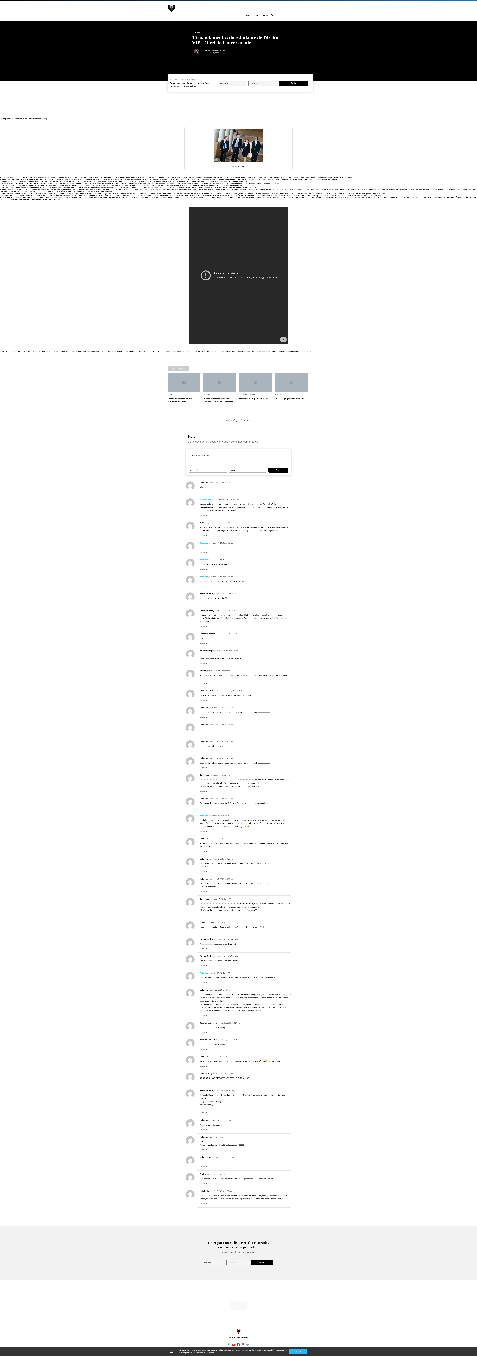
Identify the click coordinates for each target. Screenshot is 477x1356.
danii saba (204, 775)
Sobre (257, 15)
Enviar (293, 83)
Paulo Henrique (207, 650)
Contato (249, 15)
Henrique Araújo (207, 593)
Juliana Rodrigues (208, 939)
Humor (171, 395)
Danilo (203, 1174)
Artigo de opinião (247, 395)
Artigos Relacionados (178, 369)
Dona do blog (206, 1073)
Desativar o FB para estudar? (253, 398)
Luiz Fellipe (205, 1191)
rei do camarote (28, 119)
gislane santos (206, 1157)
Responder (203, 492)
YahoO (203, 670)
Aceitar (298, 1351)
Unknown (204, 482)
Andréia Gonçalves (208, 1023)
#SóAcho (204, 523)
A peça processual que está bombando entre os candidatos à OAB (219, 401)
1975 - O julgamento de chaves (290, 398)
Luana (202, 922)
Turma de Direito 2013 (210, 691)
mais (244, 421)
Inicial (265, 15)
